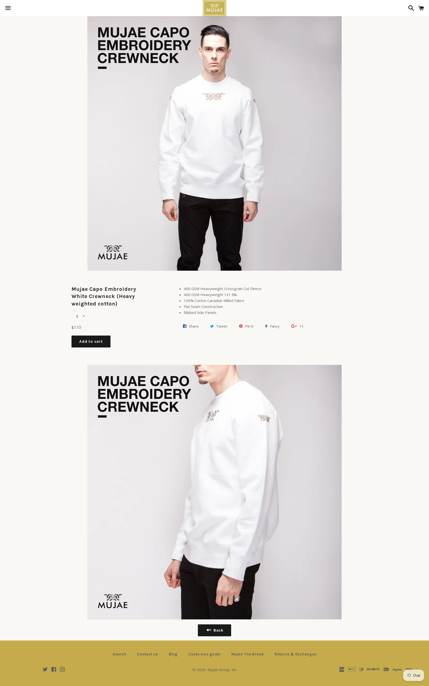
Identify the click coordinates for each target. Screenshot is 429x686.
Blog (173, 654)
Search (119, 654)
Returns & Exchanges (295, 654)
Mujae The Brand (247, 654)
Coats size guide (204, 654)
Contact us (147, 654)
